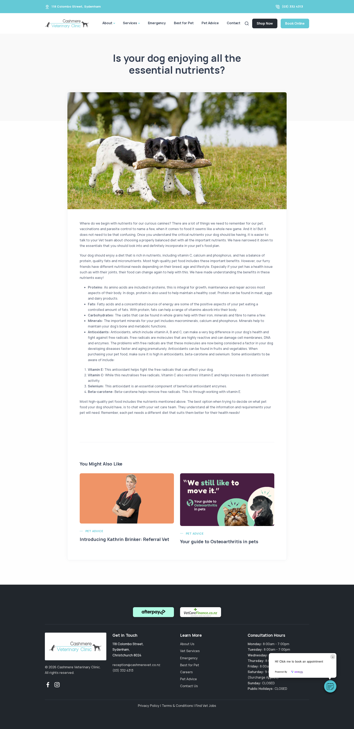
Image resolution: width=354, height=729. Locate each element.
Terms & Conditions (177, 705)
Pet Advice (210, 23)
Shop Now (265, 23)
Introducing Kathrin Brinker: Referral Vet (124, 539)
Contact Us (189, 686)
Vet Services (190, 651)
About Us (187, 644)
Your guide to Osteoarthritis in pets (219, 541)
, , (128, 649)
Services (130, 23)
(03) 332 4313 (292, 6)
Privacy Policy (148, 705)
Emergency (157, 23)
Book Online (295, 23)
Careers (186, 672)
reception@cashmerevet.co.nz (136, 665)
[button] (330, 686)
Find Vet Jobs (205, 705)
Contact (233, 23)
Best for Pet (184, 23)
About (107, 23)
